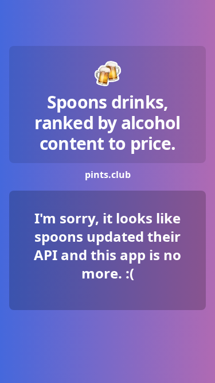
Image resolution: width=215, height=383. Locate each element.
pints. (108, 174)
